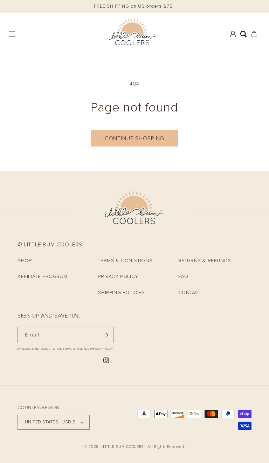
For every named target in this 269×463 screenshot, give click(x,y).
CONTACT (189, 292)
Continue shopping (134, 138)
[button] (12, 34)
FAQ (183, 276)
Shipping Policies (121, 292)
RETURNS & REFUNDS (204, 261)
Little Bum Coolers (122, 446)
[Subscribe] (105, 335)
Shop (25, 261)
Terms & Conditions (125, 261)
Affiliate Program (42, 276)
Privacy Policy (118, 276)
